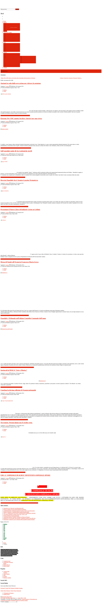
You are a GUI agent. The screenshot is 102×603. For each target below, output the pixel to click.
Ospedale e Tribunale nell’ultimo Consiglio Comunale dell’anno (23, 318)
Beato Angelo (6, 566)
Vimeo (11, 590)
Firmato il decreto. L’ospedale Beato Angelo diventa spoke (16, 512)
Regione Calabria (7, 577)
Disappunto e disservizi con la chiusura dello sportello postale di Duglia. (19, 519)
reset (19, 598)
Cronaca (7, 86)
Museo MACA (6, 564)
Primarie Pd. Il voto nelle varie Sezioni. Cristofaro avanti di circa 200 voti (19, 518)
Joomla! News (6, 594)
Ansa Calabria (6, 574)
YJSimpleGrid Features (8, 593)
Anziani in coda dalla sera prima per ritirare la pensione (21, 83)
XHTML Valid (9, 598)
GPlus (2, 590)
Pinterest (13, 588)
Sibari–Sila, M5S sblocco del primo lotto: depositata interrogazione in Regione (18, 78)
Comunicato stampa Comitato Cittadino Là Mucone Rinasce (16, 517)
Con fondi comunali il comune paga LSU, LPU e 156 (15, 514)
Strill (4, 575)
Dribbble (17, 588)
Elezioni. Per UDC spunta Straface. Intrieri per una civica (21, 118)
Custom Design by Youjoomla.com (29, 599)
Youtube (21, 588)
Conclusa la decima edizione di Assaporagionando (18, 390)
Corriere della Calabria (6, 572)
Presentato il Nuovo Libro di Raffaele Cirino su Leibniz (20, 209)
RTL (22, 598)
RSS (10, 588)
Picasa (15, 590)
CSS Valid (3, 598)
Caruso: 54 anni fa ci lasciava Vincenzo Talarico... (71, 78)
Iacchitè (5, 576)
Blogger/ (8, 590)
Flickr (5, 590)
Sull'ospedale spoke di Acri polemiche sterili (16, 151)
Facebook (3, 588)
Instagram (19, 590)
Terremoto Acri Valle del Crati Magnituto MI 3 (13, 508)
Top (14, 598)
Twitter (6, 588)
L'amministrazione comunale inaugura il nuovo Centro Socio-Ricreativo (19, 510)
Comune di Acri (6, 561)
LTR (25, 598)
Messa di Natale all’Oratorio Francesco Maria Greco (20, 262)
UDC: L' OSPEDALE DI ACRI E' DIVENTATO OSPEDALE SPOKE (25, 475)
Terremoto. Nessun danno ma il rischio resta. (16, 422)
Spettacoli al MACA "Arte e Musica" (14, 370)
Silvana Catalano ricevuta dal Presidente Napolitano (14, 509)
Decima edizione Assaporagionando (11, 515)
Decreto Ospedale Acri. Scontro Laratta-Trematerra (19, 180)
